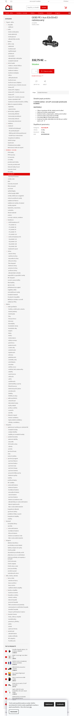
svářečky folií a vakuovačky (15, 369)
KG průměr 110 (13, 239)
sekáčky (10, 372)
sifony (9, 251)
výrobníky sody (12, 360)
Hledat (44, 7)
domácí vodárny (12, 597)
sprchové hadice (12, 463)
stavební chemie (12, 614)
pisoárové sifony (12, 268)
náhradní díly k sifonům (14, 273)
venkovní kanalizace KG (14, 237)
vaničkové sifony (12, 256)
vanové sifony (12, 254)
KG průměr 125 (13, 242)
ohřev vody (11, 44)
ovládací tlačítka (12, 432)
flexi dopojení (12, 263)
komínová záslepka (13, 73)
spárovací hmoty (12, 629)
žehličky (10, 393)
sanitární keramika (13, 437)
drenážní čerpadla (13, 609)
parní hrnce (11, 343)
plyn (9, 181)
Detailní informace (37, 76)
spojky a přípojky (13, 636)
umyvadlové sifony (13, 258)
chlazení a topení (12, 415)
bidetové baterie (13, 487)
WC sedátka (11, 483)
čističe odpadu (12, 564)
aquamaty (11, 107)
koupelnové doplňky (13, 516)
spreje (10, 626)
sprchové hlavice (13, 461)
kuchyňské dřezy (12, 524)
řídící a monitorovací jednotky (16, 605)
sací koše (10, 189)
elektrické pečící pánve (14, 389)
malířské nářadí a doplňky (15, 588)
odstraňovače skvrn (13, 573)
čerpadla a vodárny (13, 595)
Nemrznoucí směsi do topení (15, 148)
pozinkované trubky (13, 162)
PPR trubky (11, 152)
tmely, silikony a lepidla (14, 617)
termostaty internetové (14, 121)
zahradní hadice (12, 634)
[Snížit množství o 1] (38, 72)
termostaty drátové (13, 119)
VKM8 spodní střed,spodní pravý (17, 133)
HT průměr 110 (13, 234)
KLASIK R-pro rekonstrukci (16, 135)
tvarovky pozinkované (14, 164)
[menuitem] (9, 13)
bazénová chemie (13, 593)
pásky (10, 624)
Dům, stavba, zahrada (12, 576)
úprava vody (11, 285)
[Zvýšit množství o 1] (38, 70)
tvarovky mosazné (13, 184)
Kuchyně (8, 521)
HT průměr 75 (12, 232)
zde (30, 707)
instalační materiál (13, 61)
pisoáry (10, 449)
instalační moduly (13, 430)
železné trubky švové (14, 167)
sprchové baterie (13, 497)
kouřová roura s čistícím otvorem (17, 85)
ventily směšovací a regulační (16, 196)
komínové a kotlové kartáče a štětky (18, 102)
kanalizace (11, 220)
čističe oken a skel (13, 566)
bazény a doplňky (12, 590)
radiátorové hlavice (13, 201)
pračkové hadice (12, 480)
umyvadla (10, 442)
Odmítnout (49, 704)
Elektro (8, 304)
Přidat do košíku (47, 71)
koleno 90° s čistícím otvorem (16, 92)
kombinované (12, 49)
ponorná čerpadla (13, 602)
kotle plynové (12, 37)
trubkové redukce (13, 70)
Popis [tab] (34, 92)
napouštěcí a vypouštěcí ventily (16, 275)
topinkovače (11, 352)
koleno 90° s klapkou (13, 90)
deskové (10, 126)
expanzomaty (12, 109)
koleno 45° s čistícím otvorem (16, 97)
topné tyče (11, 143)
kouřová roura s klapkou (14, 82)
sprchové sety (12, 466)
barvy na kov (11, 585)
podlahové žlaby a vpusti (14, 514)
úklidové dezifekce (13, 543)
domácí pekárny (12, 311)
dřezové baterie (12, 533)
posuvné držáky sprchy (14, 473)
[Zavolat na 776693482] (7, 1)
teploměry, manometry (14, 208)
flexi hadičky (11, 283)
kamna (9, 41)
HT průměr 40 (12, 227)
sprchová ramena (13, 471)
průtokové (11, 54)
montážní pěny (12, 619)
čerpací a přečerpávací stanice (16, 612)
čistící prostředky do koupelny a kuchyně (16, 558)
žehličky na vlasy (12, 396)
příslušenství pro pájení (14, 287)
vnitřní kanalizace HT (13, 222)
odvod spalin (11, 63)
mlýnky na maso (12, 340)
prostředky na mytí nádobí (15, 545)
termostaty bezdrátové (14, 116)
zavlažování (11, 631)
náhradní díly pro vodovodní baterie (18, 502)
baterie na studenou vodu (15, 499)
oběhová (10, 27)
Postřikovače (12, 641)
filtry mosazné (12, 186)
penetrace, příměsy (13, 621)
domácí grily (11, 314)
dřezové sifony (12, 261)
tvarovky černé (12, 169)
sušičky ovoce (12, 367)
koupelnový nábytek (13, 509)
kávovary (10, 321)
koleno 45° (11, 95)
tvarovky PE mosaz (13, 176)
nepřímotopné (12, 51)
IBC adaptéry (11, 638)
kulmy (9, 333)
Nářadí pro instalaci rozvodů (15, 299)
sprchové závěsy (12, 512)
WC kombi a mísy (12, 444)
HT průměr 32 (12, 225)
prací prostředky (12, 568)
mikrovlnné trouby (13, 403)
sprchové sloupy (12, 468)
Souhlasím (60, 704)
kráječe (10, 331)
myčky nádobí (12, 405)
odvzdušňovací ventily (14, 292)
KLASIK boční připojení (15, 128)
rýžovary (10, 355)
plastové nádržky (13, 439)
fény (9, 316)
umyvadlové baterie (13, 492)
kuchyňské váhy (12, 328)
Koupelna (8, 425)
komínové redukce (13, 68)
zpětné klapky (12, 191)
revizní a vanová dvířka (14, 280)
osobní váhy (11, 348)
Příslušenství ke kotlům (14, 145)
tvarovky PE (11, 174)
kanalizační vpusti (13, 249)
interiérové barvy (13, 581)
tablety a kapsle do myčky (15, 548)
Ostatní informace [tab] (42, 92)
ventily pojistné (12, 205)
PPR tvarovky (11, 155)
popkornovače (12, 345)
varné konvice (12, 374)
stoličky (10, 519)
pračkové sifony (12, 270)
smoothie (10, 364)
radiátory (10, 123)
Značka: (35, 25)
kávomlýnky (11, 324)
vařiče (10, 379)
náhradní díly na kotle (14, 39)
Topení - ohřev (10, 22)
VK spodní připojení (14, 131)
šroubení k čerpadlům (14, 297)
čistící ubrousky (12, 561)
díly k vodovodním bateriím (15, 507)
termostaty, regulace (13, 111)
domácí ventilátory (13, 418)
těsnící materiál (12, 213)
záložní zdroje (11, 140)
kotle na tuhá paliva (13, 32)
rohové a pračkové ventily (15, 198)
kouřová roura (12, 80)
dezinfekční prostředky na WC (16, 552)
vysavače (10, 410)
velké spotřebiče (12, 398)
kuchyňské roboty (13, 326)
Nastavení (13, 712)
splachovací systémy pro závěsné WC (18, 427)
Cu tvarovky (11, 157)
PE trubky (10, 172)
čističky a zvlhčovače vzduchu (16, 309)
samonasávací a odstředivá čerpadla (18, 607)
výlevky (10, 446)
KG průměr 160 (13, 244)
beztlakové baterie (13, 490)
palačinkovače (12, 357)
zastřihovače (11, 381)
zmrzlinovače (12, 391)
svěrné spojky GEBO (13, 193)
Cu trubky (10, 160)
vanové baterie (12, 495)
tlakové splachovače (13, 504)
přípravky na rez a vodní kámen (16, 555)
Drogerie (8, 540)
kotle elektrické (12, 34)
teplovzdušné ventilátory (15, 420)
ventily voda (11, 179)
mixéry (10, 336)
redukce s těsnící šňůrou (15, 66)
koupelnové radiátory (14, 138)
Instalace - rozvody (11, 150)
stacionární (11, 56)
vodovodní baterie (13, 485)
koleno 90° (11, 87)
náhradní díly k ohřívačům (15, 58)
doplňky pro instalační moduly (16, 434)
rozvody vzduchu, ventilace (15, 217)
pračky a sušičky (12, 408)
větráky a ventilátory (13, 422)
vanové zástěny (12, 456)
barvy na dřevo (12, 583)
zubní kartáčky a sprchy (14, 384)
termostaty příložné (13, 114)
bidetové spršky (12, 475)
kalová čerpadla (12, 600)
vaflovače (11, 377)
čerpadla (10, 25)
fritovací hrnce (12, 319)
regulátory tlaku (12, 290)
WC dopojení (11, 278)
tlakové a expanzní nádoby (15, 104)
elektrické (11, 46)
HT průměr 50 (12, 229)
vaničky (10, 478)
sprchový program (13, 458)
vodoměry (10, 210)
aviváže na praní (12, 571)
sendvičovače (12, 350)
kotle (9, 29)
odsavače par (12, 401)
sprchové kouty (12, 451)
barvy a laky (11, 578)
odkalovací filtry (12, 302)
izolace (10, 215)
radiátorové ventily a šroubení (16, 203)
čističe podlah (11, 550)
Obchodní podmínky (35, 1)
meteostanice (12, 338)
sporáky (10, 413)
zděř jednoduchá (12, 78)
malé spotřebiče (12, 307)
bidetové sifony (12, 266)
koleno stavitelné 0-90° (14, 99)
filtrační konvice (12, 386)
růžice (10, 75)
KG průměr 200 (13, 246)
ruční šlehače (11, 362)
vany (9, 454)
